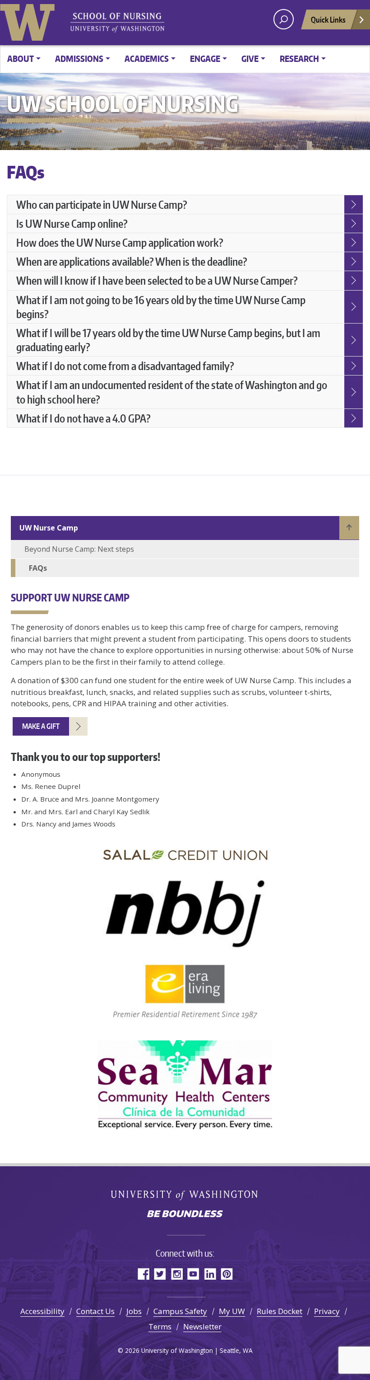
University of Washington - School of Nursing (117, 23)
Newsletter (202, 1326)
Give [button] (250, 58)
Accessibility (42, 1311)
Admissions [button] (79, 58)
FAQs (38, 568)
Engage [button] (205, 58)
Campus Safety (180, 1311)
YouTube (193, 1273)
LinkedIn (210, 1273)
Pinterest (227, 1273)
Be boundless (185, 1214)
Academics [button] (147, 58)
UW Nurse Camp (48, 528)
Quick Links (328, 19)
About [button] (20, 58)
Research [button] (299, 58)
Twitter (160, 1273)
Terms (159, 1326)
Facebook (143, 1273)
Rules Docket (279, 1311)
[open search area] (283, 19)
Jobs (134, 1311)
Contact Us (95, 1311)
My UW (232, 1311)
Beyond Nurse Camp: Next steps (79, 549)
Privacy (327, 1311)
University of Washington (29, 20)
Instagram (177, 1273)
